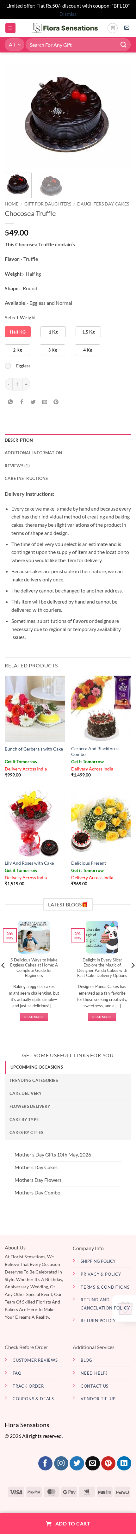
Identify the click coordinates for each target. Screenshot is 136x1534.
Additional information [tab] (33, 452)
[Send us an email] (92, 1463)
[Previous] (15, 116)
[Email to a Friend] (45, 402)
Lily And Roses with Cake (29, 863)
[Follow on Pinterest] (108, 1463)
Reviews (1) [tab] (17, 465)
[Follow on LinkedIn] (124, 1463)
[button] (10, 28)
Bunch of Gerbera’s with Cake (34, 749)
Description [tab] (19, 440)
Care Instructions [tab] (26, 478)
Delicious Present (88, 863)
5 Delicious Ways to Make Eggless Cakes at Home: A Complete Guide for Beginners (34, 967)
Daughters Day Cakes (103, 203)
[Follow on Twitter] (77, 1463)
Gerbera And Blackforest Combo (95, 751)
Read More (34, 1017)
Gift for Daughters (47, 203)
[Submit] (123, 45)
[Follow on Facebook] (45, 1463)
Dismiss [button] (68, 14)
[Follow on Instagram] (61, 1463)
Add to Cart (72, 1523)
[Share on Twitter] (33, 402)
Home (11, 203)
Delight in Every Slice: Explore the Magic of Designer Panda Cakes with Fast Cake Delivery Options (102, 967)
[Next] (121, 116)
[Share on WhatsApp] (10, 402)
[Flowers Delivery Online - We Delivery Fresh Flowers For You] (61, 28)
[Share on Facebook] (22, 402)
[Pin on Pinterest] (56, 402)
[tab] (68, 1067)
